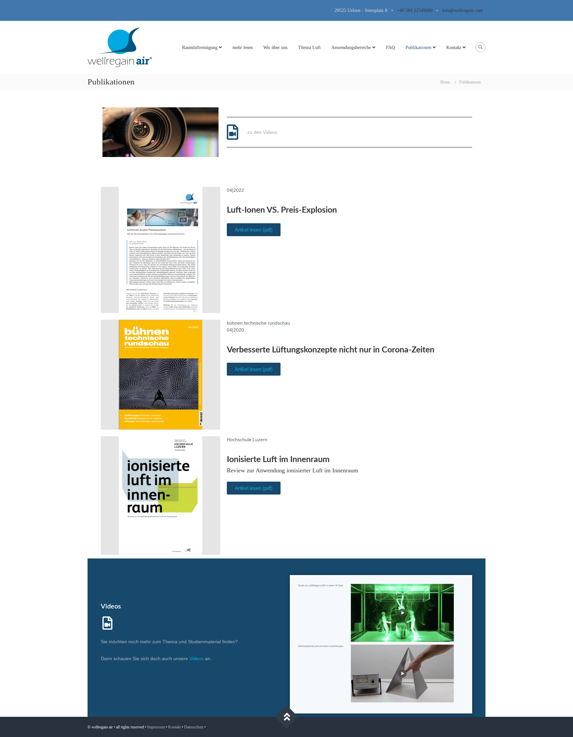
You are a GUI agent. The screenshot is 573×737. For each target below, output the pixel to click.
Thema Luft (309, 47)
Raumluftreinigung (200, 47)
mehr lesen (242, 47)
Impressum (156, 727)
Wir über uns (275, 47)
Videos (111, 606)
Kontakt (453, 47)
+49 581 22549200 (414, 10)
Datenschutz (193, 727)
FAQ (390, 47)
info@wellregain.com (460, 10)
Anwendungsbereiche (351, 47)
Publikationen (418, 47)
